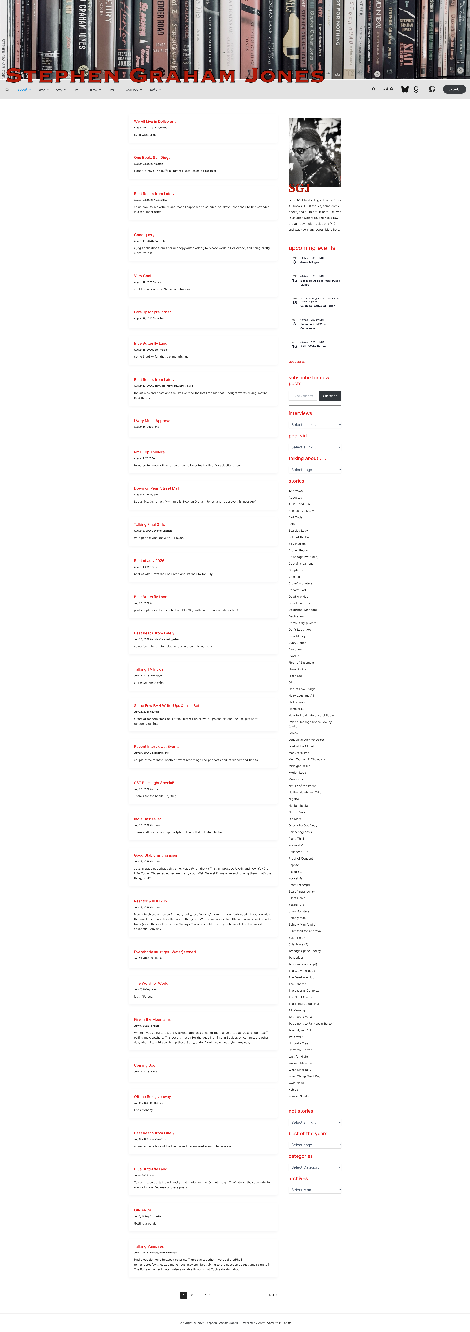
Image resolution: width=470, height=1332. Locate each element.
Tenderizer (296, 957)
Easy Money (297, 636)
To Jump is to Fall (301, 1017)
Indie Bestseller (147, 819)
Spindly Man (297, 918)
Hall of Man (297, 702)
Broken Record (299, 550)
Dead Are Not (298, 596)
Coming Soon (146, 1065)
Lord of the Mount (301, 746)
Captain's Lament (301, 563)
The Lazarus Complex (304, 990)
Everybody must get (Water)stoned (165, 952)
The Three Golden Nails (305, 1004)
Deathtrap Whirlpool (303, 610)
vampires (171, 1252)
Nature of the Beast (302, 786)
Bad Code (295, 517)
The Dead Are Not (301, 977)
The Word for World (151, 983)
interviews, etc (160, 752)
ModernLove (297, 772)
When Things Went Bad (305, 1076)
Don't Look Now (300, 629)
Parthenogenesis (300, 832)
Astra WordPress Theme (275, 1323)
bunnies (159, 318)
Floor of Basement (301, 662)
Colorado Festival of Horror (317, 306)
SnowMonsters (299, 911)
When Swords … (300, 1070)
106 (207, 1295)
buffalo (159, 163)
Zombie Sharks (299, 1096)
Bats (292, 524)
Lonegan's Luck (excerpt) (306, 739)
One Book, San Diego (152, 157)
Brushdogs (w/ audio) (304, 557)
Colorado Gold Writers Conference (314, 326)
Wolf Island (296, 1083)
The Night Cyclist (301, 997)
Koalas (293, 733)
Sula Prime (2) (298, 944)
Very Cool (142, 276)
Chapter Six (297, 570)
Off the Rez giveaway (152, 1096)
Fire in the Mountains (152, 1019)
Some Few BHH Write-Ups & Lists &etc (167, 705)
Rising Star (296, 871)
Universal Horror (300, 1050)
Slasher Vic (296, 904)
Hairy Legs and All (301, 695)
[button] (29, 89)
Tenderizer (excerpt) (303, 964)
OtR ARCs (142, 1210)
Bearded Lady (298, 530)
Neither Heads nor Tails (305, 792)
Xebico (293, 1089)
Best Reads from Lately (154, 193)
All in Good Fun (299, 504)
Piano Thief (296, 838)
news (157, 282)
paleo (163, 199)
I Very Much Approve (152, 421)
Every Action (297, 643)
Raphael (294, 865)
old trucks (315, 223)
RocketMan (296, 878)
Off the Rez (157, 958)
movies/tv (172, 385)
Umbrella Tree (298, 1043)
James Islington (310, 262)
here (336, 229)
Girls (292, 682)
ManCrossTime (299, 753)
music (163, 127)
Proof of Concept (301, 858)
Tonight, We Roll (300, 1030)
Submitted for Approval (305, 931)
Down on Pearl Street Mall (156, 488)
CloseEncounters (300, 583)
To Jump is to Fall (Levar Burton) (312, 1023)
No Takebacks (298, 805)
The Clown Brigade (302, 970)
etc (157, 127)
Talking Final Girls (149, 524)
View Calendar (297, 361)
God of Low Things (302, 689)
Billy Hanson (297, 543)
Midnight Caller (299, 766)
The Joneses (297, 984)
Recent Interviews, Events (157, 746)
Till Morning (297, 1010)
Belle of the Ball (299, 537)
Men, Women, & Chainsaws (307, 759)
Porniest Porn (298, 845)
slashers (167, 530)
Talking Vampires (149, 1246)
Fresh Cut (295, 676)
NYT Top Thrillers (149, 452)
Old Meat (295, 819)
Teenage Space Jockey (305, 951)
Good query (144, 235)
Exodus (294, 656)
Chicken (294, 577)
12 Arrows (296, 491)
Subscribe (330, 396)
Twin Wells (296, 1037)
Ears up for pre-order (152, 312)
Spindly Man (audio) (303, 924)
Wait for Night (298, 1056)
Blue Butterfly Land (150, 343)
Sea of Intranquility (302, 891)
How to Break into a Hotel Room (311, 715)
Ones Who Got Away (303, 825)
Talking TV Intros (148, 669)
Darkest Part (297, 590)
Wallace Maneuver (301, 1063)
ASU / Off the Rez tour (314, 346)
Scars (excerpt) (299, 885)
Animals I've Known (302, 510)
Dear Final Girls (299, 603)
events (158, 530)
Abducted (295, 497)
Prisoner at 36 (298, 852)
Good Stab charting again (156, 855)
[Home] (7, 89)
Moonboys (296, 779)
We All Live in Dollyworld (155, 121)
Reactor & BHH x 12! (151, 901)
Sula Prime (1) (298, 937)
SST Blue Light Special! (154, 783)
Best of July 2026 (149, 561)
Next (272, 1295)
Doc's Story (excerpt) (304, 623)
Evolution (295, 649)
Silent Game (297, 898)
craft (157, 241)
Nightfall (294, 799)
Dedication (296, 616)
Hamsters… (296, 709)
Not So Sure (297, 812)
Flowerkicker (297, 669)
